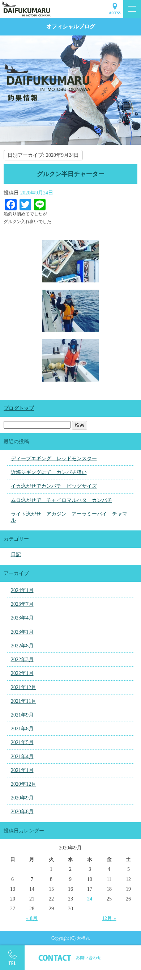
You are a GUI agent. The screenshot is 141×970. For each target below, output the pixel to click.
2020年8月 (22, 811)
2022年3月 (22, 659)
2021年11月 (23, 701)
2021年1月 (22, 770)
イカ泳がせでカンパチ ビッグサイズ (54, 486)
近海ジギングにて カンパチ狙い (49, 472)
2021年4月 (22, 756)
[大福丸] (70, 9)
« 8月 (32, 918)
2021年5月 (22, 742)
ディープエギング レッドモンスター (54, 458)
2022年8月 (22, 645)
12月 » (109, 918)
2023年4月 (22, 618)
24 (89, 899)
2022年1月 (22, 673)
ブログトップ (19, 408)
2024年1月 (22, 590)
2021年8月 (22, 728)
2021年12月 (23, 687)
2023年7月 (22, 604)
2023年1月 (22, 632)
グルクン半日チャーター (70, 174)
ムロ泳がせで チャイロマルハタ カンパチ (61, 500)
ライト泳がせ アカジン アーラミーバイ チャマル (69, 517)
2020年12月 (23, 784)
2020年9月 (22, 798)
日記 (16, 554)
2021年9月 (22, 715)
